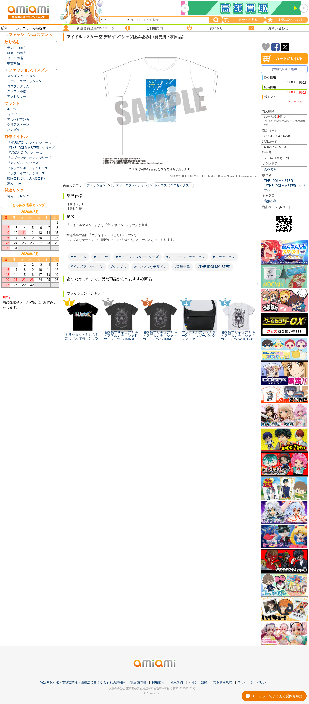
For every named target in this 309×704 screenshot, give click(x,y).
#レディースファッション (185, 257)
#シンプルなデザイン (150, 267)
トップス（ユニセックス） (173, 185)
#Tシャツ (101, 257)
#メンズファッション (87, 267)
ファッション (96, 185)
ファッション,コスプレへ (30, 35)
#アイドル (78, 257)
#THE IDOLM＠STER (213, 267)
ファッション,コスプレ (28, 70)
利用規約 (176, 682)
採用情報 (158, 682)
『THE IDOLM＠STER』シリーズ (284, 187)
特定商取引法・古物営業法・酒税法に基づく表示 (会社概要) (82, 682)
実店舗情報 (138, 682)
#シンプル (118, 267)
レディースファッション (130, 185)
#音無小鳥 (182, 267)
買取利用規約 (222, 682)
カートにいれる (288, 58)
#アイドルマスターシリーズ (137, 257)
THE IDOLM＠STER (278, 181)
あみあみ (270, 169)
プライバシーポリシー (253, 682)
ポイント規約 (198, 682)
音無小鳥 (270, 201)
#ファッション (224, 257)
